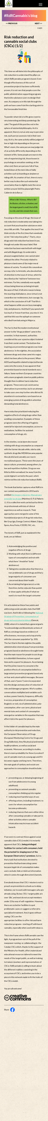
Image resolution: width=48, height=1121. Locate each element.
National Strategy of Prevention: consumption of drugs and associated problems (23, 616)
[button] (40, 4)
